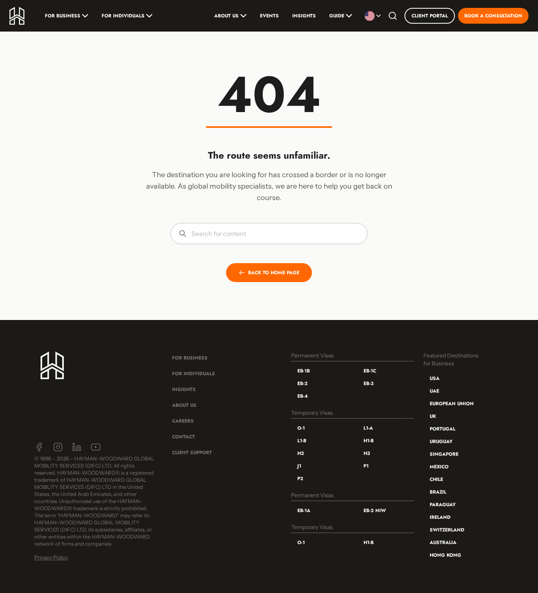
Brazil (438, 492)
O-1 (301, 428)
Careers (183, 421)
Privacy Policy (51, 557)
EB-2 (302, 383)
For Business (62, 15)
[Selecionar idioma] (373, 15)
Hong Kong (445, 555)
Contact (183, 436)
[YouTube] (95, 447)
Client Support (192, 452)
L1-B (301, 440)
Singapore (444, 454)
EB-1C (370, 370)
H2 (300, 453)
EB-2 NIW (375, 510)
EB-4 (302, 396)
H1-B (369, 440)
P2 (300, 478)
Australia (443, 542)
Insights (304, 15)
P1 (366, 466)
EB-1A (303, 510)
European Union (452, 403)
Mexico (439, 466)
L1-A (368, 428)
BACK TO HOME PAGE (273, 272)
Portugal (442, 428)
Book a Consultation (493, 15)
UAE (434, 391)
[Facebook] (39, 447)
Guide (336, 15)
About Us (226, 15)
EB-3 (368, 383)
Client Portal (430, 15)
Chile (436, 479)
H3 (367, 453)
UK (433, 416)
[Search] (392, 15)
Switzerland (447, 529)
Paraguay (443, 504)
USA (435, 378)
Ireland (440, 517)
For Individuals (123, 15)
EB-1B (303, 370)
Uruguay (441, 441)
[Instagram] (58, 447)
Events (269, 15)
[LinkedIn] (77, 447)
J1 (299, 466)
